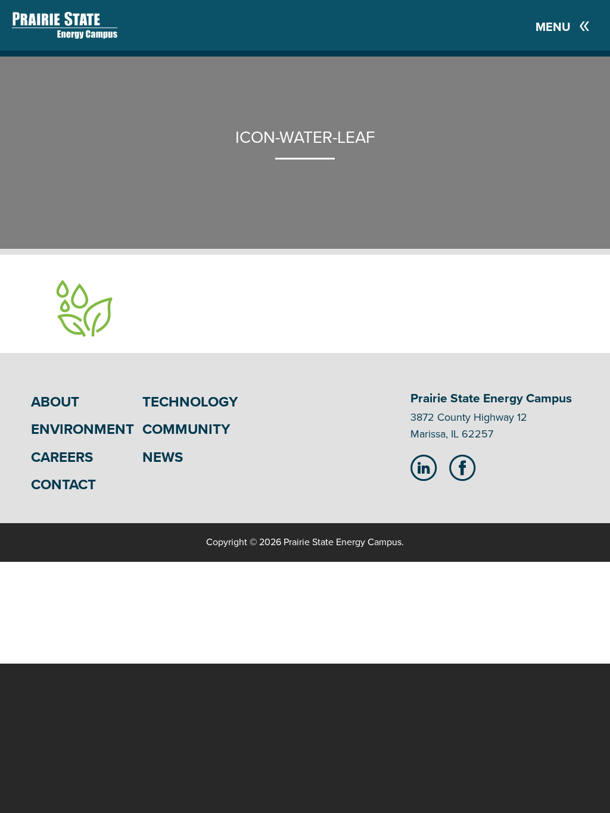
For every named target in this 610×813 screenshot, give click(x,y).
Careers (62, 457)
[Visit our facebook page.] (462, 467)
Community (186, 429)
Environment (82, 429)
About (55, 402)
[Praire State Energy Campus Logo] (52, 25)
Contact (63, 484)
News (162, 457)
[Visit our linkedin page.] (423, 467)
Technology (190, 402)
